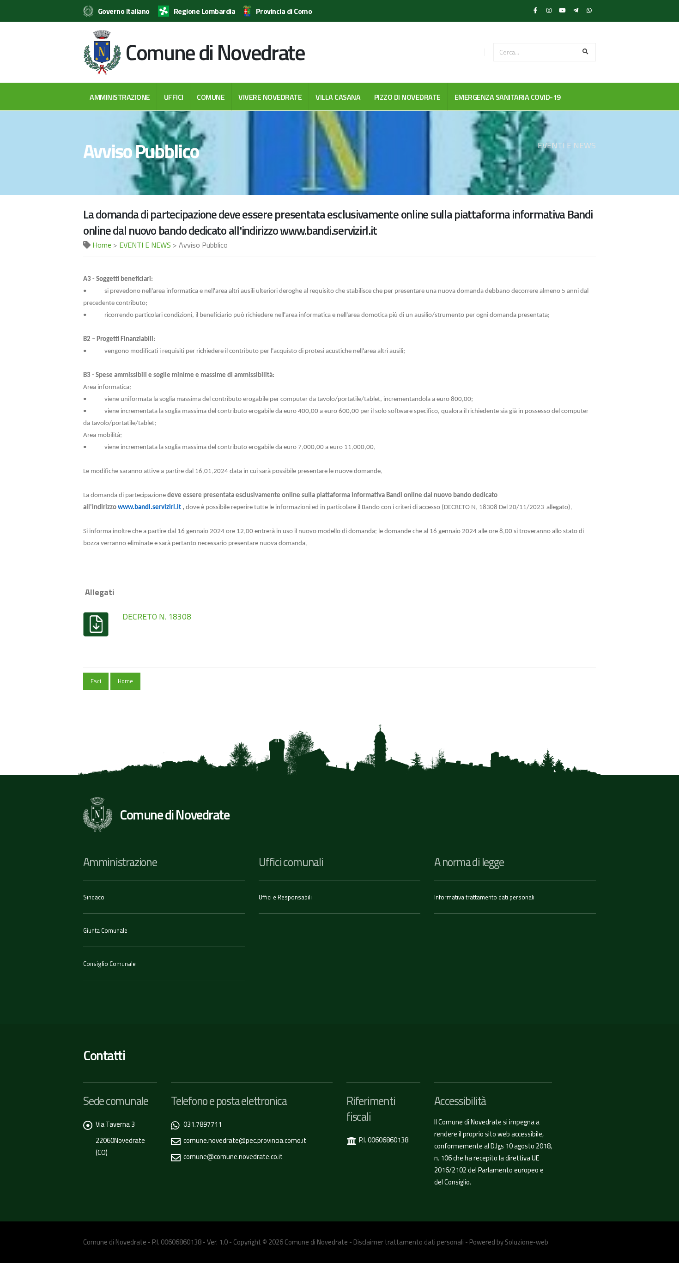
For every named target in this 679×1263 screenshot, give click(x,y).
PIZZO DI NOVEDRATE (407, 97)
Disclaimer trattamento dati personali (408, 1242)
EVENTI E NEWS (145, 244)
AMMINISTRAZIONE (120, 97)
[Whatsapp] (588, 10)
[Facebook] (535, 10)
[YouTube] (562, 10)
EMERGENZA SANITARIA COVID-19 (508, 97)
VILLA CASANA (337, 97)
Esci (96, 681)
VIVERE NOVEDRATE (270, 97)
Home (101, 244)
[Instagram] (548, 10)
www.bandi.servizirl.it (149, 507)
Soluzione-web (526, 1242)
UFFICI (173, 97)
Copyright (247, 1242)
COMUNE (210, 97)
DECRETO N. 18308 (156, 616)
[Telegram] (575, 10)
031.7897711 (202, 1124)
